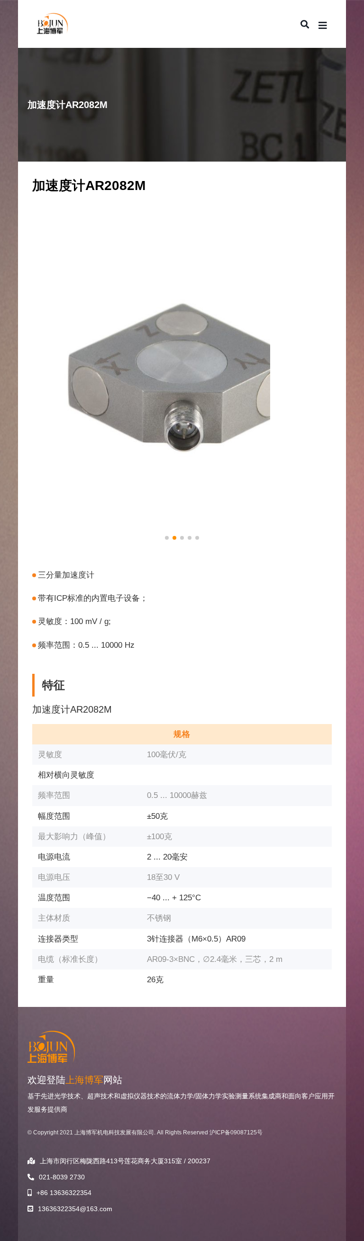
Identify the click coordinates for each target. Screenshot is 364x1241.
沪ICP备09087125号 (236, 1132)
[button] (167, 538)
